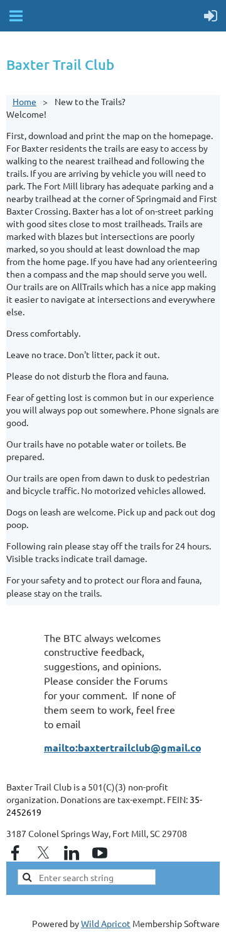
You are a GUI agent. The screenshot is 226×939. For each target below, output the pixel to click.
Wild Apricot (106, 923)
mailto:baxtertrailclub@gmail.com (127, 747)
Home (24, 101)
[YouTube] (100, 853)
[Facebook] (15, 853)
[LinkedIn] (71, 853)
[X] (43, 853)
